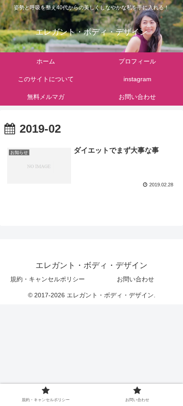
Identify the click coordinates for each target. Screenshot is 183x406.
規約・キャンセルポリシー (47, 279)
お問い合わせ (135, 279)
